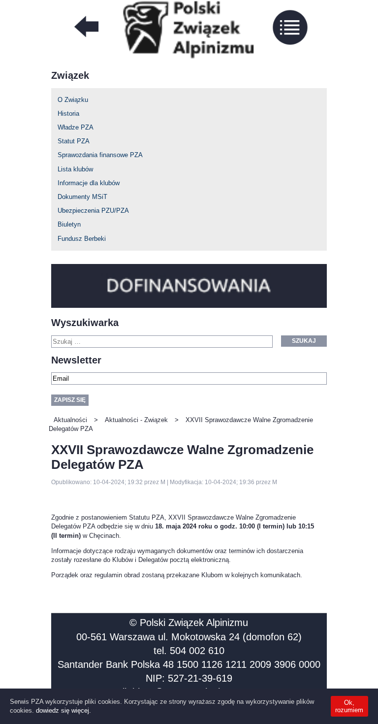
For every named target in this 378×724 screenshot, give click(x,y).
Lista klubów (75, 169)
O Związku (73, 99)
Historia (68, 113)
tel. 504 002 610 (189, 650)
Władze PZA (76, 127)
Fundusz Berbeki (82, 238)
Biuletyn (69, 224)
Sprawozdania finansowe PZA (100, 155)
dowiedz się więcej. (63, 710)
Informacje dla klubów (89, 183)
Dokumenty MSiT (82, 196)
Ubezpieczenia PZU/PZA (93, 210)
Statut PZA (74, 141)
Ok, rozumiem (349, 706)
